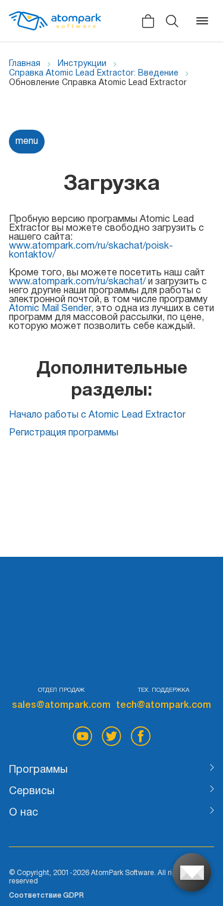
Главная (24, 64)
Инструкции (82, 64)
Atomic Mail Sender (50, 309)
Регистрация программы (63, 433)
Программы (38, 770)
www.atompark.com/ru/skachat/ (77, 282)
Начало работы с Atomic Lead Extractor (97, 415)
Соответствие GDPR (46, 895)
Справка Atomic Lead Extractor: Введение (93, 73)
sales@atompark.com (61, 705)
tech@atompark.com (163, 705)
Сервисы (32, 791)
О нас (23, 813)
